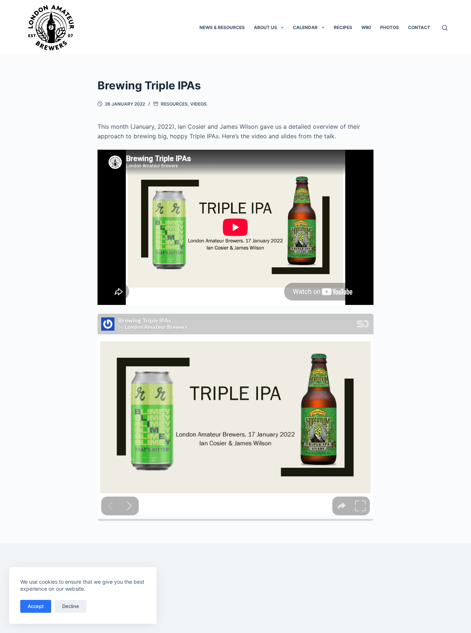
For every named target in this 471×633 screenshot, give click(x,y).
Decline (70, 606)
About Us (265, 27)
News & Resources (222, 27)
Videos (198, 104)
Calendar (305, 27)
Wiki (366, 27)
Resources (174, 104)
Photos (389, 27)
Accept (36, 606)
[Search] (444, 28)
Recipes (343, 27)
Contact (419, 27)
